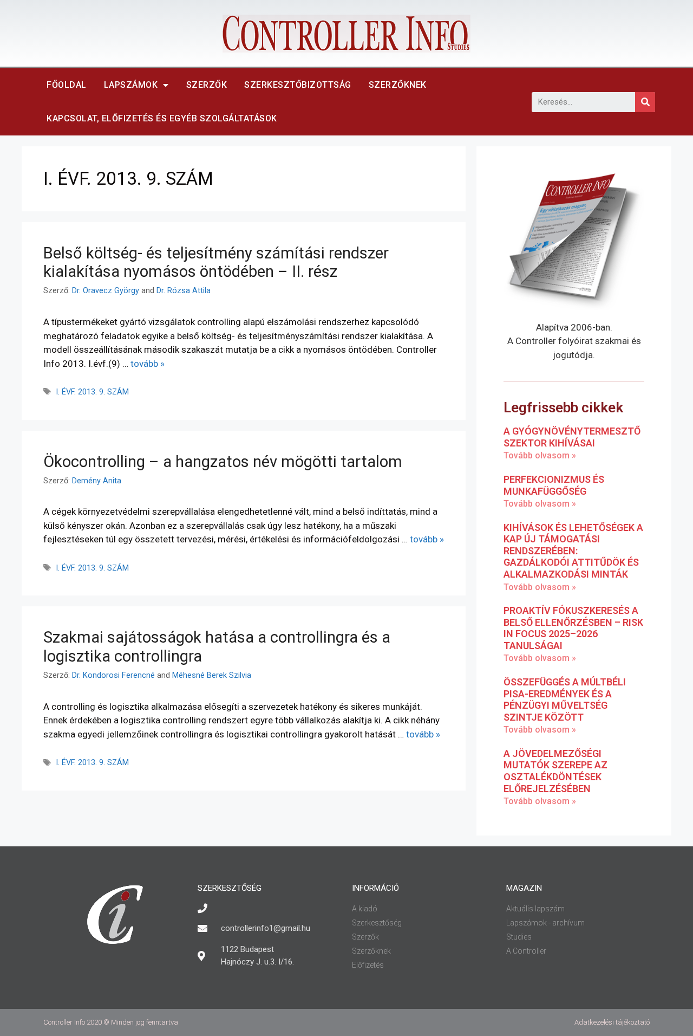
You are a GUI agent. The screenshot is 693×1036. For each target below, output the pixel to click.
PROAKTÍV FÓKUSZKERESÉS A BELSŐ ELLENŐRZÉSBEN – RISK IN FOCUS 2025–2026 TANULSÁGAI (573, 628)
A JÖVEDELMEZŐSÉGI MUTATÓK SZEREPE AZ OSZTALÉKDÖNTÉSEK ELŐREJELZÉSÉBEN (555, 771)
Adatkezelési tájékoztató (612, 1022)
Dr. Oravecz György (105, 290)
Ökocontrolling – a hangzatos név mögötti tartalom (222, 461)
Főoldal (67, 85)
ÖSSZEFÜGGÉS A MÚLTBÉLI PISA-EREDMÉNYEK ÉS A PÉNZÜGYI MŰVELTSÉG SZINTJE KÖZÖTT (565, 699)
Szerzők (206, 85)
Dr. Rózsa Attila (183, 290)
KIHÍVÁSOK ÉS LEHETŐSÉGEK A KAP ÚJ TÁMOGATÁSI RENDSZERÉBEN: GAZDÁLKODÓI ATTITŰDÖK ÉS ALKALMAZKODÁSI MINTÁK (573, 551)
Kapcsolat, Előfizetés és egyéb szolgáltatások (162, 118)
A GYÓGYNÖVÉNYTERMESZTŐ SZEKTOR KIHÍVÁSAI (572, 437)
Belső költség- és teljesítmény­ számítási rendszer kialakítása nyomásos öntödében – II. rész (216, 262)
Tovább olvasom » (540, 455)
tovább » (147, 363)
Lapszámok (131, 85)
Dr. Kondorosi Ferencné (113, 675)
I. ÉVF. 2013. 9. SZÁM (92, 392)
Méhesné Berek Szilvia (211, 675)
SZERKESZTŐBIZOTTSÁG (297, 85)
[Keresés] (645, 102)
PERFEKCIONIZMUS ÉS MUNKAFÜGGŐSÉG (554, 485)
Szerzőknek (398, 85)
